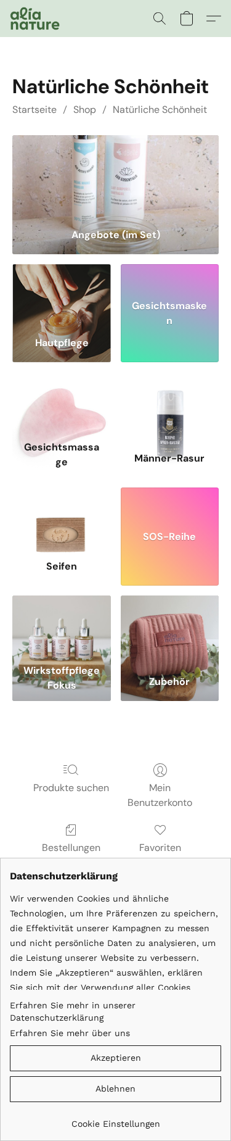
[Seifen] (61, 519)
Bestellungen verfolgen (71, 855)
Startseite (34, 109)
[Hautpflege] (61, 295)
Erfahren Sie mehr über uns (70, 1033)
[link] (115, 1119)
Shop (84, 109)
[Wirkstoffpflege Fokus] (61, 626)
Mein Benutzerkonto (160, 795)
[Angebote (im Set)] (115, 176)
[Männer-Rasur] (170, 403)
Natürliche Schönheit (160, 109)
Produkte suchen (71, 787)
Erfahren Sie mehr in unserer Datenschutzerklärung (73, 1011)
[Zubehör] (170, 626)
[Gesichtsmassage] (61, 403)
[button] (36, 18)
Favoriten (160, 847)
